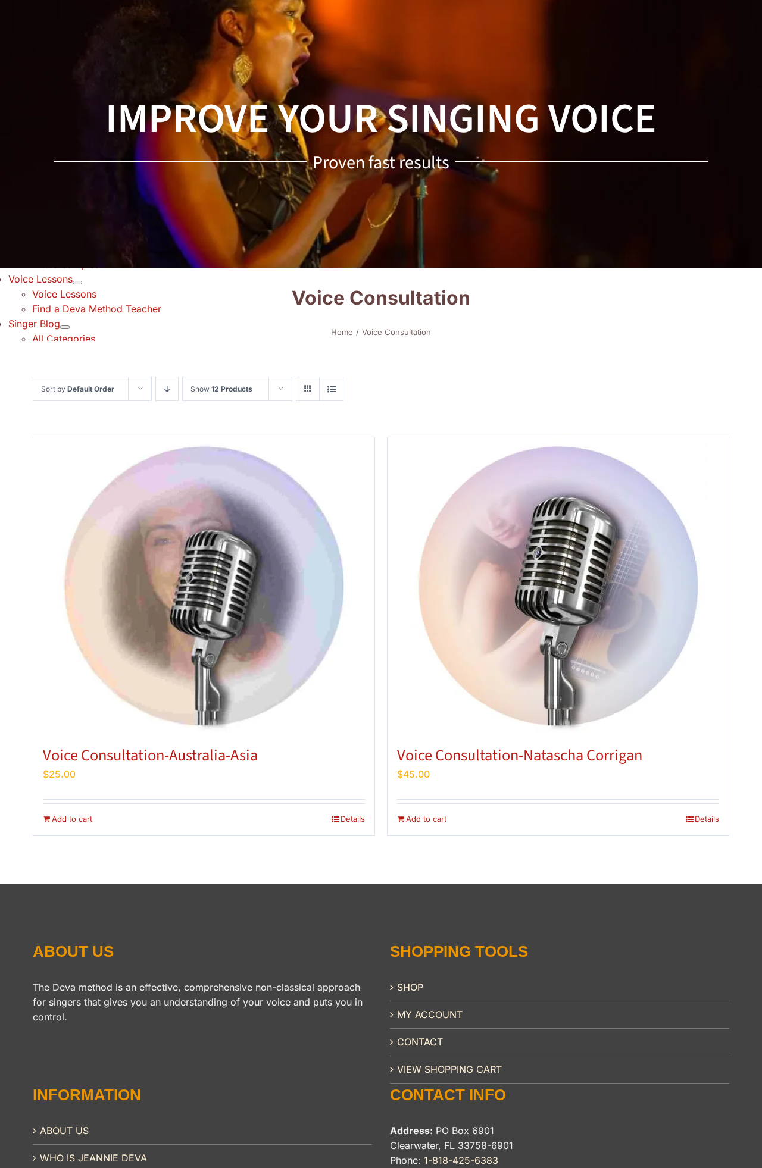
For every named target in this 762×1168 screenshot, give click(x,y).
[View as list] (331, 388)
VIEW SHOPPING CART (449, 1069)
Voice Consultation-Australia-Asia (150, 755)
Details (353, 818)
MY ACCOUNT (430, 1014)
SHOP (410, 987)
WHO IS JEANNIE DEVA (93, 1158)
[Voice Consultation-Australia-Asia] (203, 586)
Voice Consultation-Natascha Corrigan (519, 755)
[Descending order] (167, 389)
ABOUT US (64, 1130)
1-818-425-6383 (461, 1160)
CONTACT (420, 1042)
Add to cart (72, 818)
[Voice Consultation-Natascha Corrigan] (558, 586)
